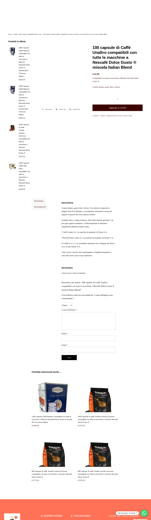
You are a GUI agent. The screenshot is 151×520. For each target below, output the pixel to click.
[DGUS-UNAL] (61, 72)
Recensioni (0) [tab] (39, 207)
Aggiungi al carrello (117, 108)
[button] (144, 513)
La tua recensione (69, 310)
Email (65, 345)
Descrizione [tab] (38, 201)
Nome (65, 334)
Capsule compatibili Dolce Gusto (111, 116)
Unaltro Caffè (127, 116)
